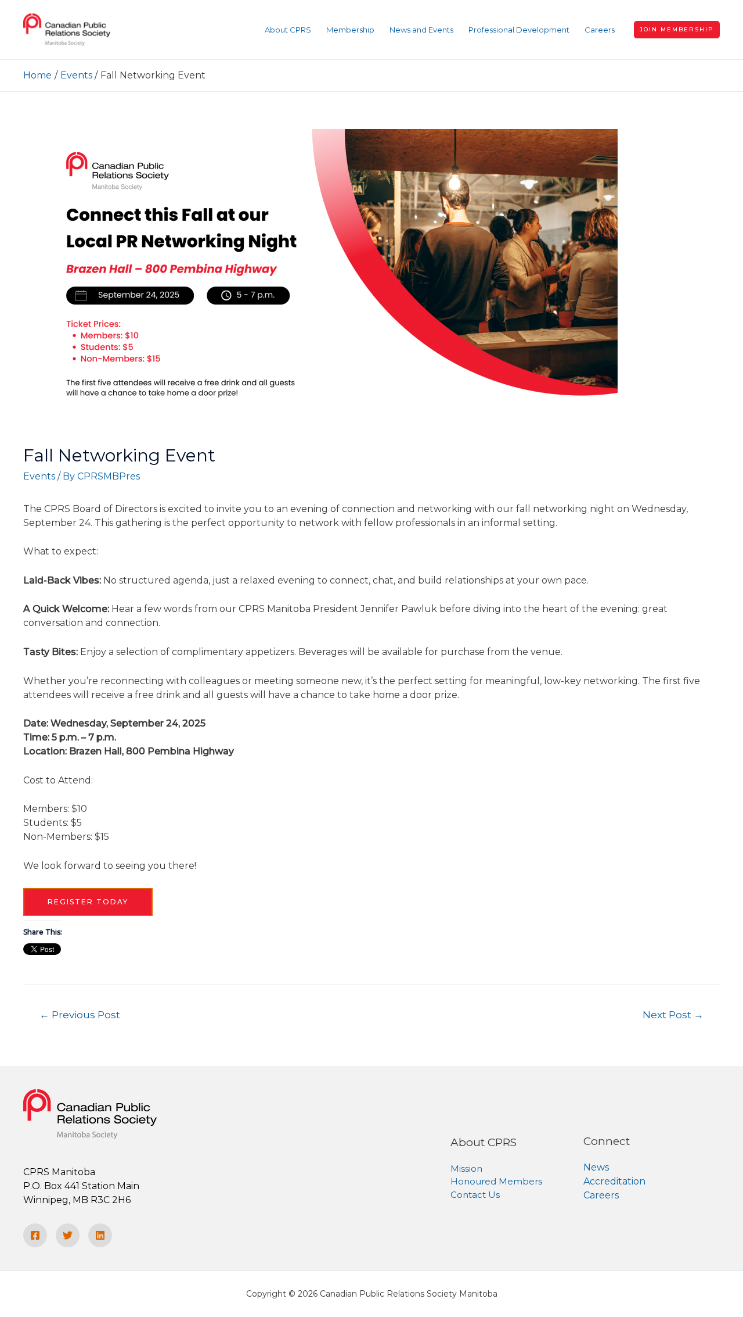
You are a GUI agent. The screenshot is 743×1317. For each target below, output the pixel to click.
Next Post (673, 1014)
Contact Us (475, 1194)
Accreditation (614, 1181)
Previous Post (79, 1014)
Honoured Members (496, 1181)
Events (39, 476)
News (596, 1167)
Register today (88, 901)
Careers (601, 1195)
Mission (466, 1168)
